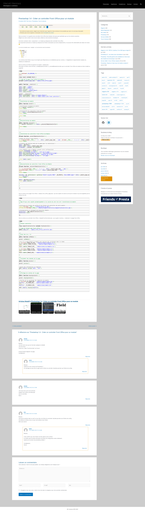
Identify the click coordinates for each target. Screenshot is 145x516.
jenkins (116, 88)
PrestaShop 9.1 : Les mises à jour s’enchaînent (112, 54)
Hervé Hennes (12, 3)
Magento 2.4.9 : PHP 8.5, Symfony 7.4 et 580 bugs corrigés (115, 50)
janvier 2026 (104, 171)
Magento (103, 28)
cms (119, 83)
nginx (110, 100)
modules (116, 97)
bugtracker (111, 80)
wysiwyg (126, 109)
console (126, 83)
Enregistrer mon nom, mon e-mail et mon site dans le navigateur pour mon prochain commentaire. (44, 490)
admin (104, 77)
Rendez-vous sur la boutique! (108, 155)
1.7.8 (36, 27)
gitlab (104, 88)
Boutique (129, 4)
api (128, 77)
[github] (103, 122)
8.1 (44, 27)
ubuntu (104, 109)
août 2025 (103, 175)
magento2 (123, 91)
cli (109, 83)
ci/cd (103, 83)
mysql (104, 100)
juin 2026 (103, 166)
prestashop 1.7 (119, 103)
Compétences (122, 4)
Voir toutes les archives (104, 178)
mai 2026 (103, 168)
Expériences (114, 4)
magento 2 (115, 91)
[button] (141, 4)
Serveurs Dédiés (105, 36)
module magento (121, 94)
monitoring (124, 97)
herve (30, 360)
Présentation (106, 4)
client (114, 83)
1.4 (22, 27)
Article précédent (17, 326)
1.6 (26, 27)
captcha (119, 80)
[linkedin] (108, 122)
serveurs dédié (105, 106)
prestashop (107, 103)
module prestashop (106, 97)
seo (127, 103)
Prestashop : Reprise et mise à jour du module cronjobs (114, 63)
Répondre (87, 356)
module (112, 94)
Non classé (103, 32)
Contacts (136, 4)
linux (122, 88)
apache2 (122, 77)
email (121, 85)
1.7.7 (31, 27)
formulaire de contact (49, 32)
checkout (126, 80)
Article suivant (93, 326)
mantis (104, 94)
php (121, 100)
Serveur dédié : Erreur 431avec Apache (110, 60)
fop (126, 85)
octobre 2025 (104, 173)
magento (105, 91)
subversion (120, 106)
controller (104, 85)
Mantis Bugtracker (105, 30)
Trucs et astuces (42, 21)
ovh (115, 100)
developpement (113, 85)
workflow (119, 109)
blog (103, 80)
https (109, 88)
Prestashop (35, 21)
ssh (113, 106)
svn (126, 106)
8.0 (40, 27)
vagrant (112, 109)
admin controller (113, 77)
